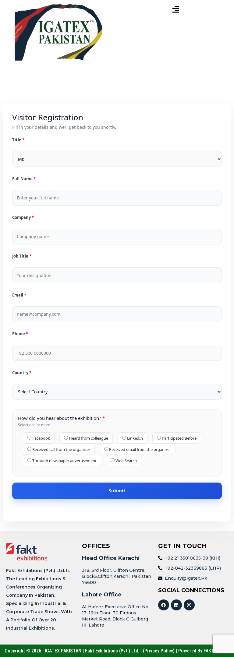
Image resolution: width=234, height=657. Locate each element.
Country (20, 373)
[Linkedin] (176, 604)
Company (22, 218)
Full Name (23, 179)
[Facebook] (163, 604)
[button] (175, 9)
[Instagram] (189, 604)
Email (18, 295)
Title (17, 140)
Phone (19, 334)
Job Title (20, 256)
